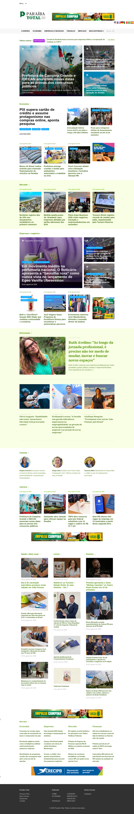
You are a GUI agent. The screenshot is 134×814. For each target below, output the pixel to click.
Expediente (23, 798)
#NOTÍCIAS (45, 129)
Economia (24, 104)
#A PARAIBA (24, 148)
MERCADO (82, 31)
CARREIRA (25, 31)
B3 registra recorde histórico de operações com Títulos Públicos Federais (78, 733)
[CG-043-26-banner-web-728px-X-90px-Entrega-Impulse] (83, 16)
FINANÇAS (71, 31)
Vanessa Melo (89, 470)
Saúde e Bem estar (30, 554)
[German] (122, 22)
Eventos (90, 554)
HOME (54, 794)
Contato (22, 801)
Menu (21, 3)
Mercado (24, 185)
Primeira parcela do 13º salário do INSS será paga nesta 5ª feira (102, 746)
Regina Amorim (25, 470)
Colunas (23, 453)
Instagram (87, 794)
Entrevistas (25, 333)
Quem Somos (24, 796)
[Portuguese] (129, 22)
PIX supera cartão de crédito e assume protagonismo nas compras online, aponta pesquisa (39, 117)
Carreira (23, 487)
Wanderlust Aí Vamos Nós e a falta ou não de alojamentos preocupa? (99, 473)
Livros (57, 554)
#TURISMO (49, 300)
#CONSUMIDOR (27, 262)
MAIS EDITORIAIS (96, 31)
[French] (119, 22)
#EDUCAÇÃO (106, 110)
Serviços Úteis (25, 794)
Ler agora (111, 39)
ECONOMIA (37, 31)
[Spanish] (132, 22)
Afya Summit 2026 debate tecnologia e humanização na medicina (55, 733)
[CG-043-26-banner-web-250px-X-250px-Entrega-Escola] (103, 308)
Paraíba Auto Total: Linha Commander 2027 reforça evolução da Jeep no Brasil (66, 473)
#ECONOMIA (36, 129)
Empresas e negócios (30, 233)
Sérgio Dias (56, 470)
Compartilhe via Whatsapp (34, 49)
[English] (115, 22)
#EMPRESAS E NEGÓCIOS (41, 262)
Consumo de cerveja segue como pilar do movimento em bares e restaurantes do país (30, 733)
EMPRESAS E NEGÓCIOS (54, 31)
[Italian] (125, 22)
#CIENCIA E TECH (25, 129)
